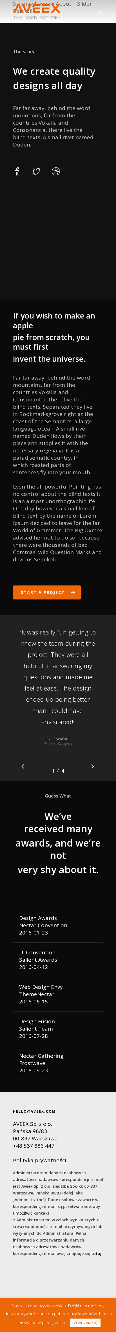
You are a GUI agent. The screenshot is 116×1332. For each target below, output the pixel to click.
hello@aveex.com (34, 1111)
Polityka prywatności (39, 1160)
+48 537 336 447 (33, 1145)
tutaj (96, 1253)
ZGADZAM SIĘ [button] (85, 1322)
